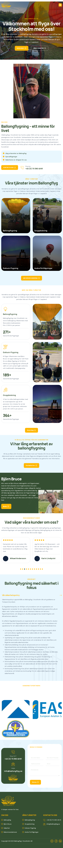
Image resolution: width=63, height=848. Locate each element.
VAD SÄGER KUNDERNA (30, 278)
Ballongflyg (7, 820)
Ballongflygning (30, 820)
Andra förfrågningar (31, 832)
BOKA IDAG (20, 48)
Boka (5, 506)
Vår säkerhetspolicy (11, 595)
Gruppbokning (29, 824)
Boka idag (30, 430)
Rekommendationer (10, 832)
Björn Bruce (7, 824)
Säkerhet (7, 828)
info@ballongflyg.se (13, 771)
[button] (60, 5)
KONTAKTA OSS (8, 167)
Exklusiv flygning (30, 828)
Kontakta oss (30, 465)
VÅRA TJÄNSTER (38, 48)
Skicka (34, 782)
